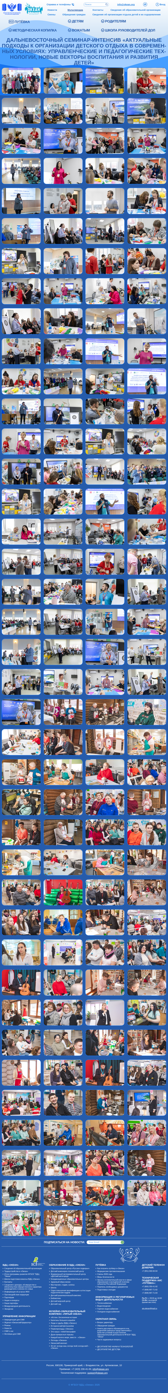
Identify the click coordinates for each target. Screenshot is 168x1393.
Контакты (8, 1282)
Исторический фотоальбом (62, 1326)
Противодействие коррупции (16, 1295)
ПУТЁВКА (22, 22)
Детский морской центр (60, 1301)
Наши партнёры (11, 1303)
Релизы (7, 1325)
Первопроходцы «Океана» (62, 1329)
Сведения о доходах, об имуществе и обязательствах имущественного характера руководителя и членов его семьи (22, 1287)
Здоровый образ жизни (60, 1282)
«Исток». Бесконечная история (64, 1317)
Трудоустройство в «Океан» (16, 1271)
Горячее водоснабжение (107, 1309)
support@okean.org (97, 1373)
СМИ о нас (8, 1331)
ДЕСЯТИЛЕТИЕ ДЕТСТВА (108, 1349)
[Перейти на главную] (34, 9)
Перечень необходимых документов (112, 1287)
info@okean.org (126, 4)
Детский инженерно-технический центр (67, 1271)
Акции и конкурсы (11, 1300)
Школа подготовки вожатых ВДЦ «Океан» (22, 1279)
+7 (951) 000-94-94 (149, 1271)
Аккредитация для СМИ (14, 1320)
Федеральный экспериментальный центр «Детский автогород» (68, 1275)
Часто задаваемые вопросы (109, 1340)
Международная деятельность (17, 1306)
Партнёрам (9, 1297)
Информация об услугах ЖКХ (16, 1292)
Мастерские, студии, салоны (63, 1285)
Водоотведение (104, 1306)
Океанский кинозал (59, 1343)
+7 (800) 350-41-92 (149, 1286)
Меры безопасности (105, 1277)
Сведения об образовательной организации (23, 1268)
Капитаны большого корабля (63, 1320)
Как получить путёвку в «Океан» (110, 1268)
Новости (8, 1328)
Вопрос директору (105, 1322)
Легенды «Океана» (59, 1340)
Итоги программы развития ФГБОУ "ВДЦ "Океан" (21, 1275)
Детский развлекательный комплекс (66, 1295)
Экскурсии (8, 1309)
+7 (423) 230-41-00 (81, 1369)
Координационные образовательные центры (70, 1279)
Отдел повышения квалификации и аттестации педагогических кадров (71, 1292)
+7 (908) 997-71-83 (149, 1293)
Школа (53, 1288)
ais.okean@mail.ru (149, 1308)
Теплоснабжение (104, 1303)
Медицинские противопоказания (111, 1271)
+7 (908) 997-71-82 (149, 1290)
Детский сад (56, 1304)
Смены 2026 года (104, 1274)
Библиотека (56, 1298)
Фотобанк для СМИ (12, 1334)
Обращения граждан (106, 1326)
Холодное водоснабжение (108, 1312)
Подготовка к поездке (106, 1290)
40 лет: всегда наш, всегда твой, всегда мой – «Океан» (70, 1347)
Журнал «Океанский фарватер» (18, 1323)
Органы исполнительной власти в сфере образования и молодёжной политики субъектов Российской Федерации (114, 1282)
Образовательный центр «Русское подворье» (70, 1268)
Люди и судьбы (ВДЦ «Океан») (64, 1323)
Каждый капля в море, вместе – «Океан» (68, 1337)
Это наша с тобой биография (63, 1332)
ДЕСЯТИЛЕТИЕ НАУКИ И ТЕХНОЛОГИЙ (115, 1347)
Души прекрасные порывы (62, 1335)
